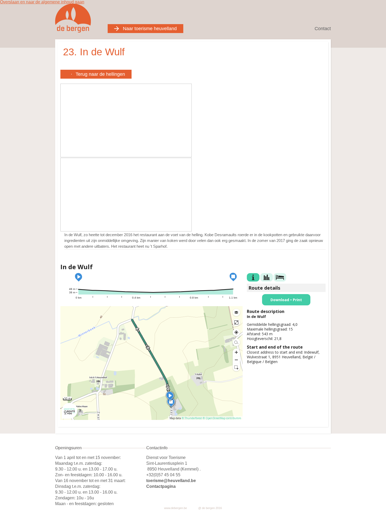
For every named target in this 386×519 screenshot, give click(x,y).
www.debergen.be (175, 508)
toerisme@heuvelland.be (171, 480)
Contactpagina (161, 486)
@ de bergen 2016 (210, 508)
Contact (323, 28)
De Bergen (73, 18)
